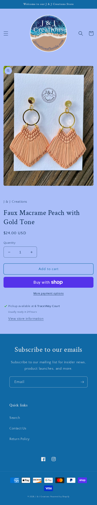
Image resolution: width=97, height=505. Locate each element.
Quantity (10, 242)
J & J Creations (43, 497)
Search (14, 418)
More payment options (48, 293)
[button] (6, 33)
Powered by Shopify (60, 497)
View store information (26, 319)
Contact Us (17, 428)
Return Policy (19, 439)
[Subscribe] (82, 382)
